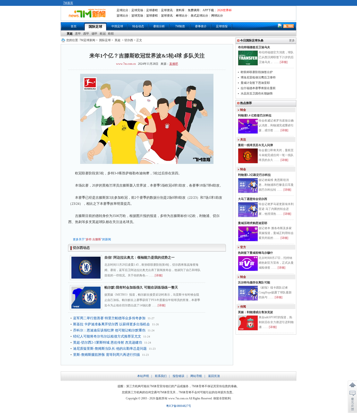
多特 (89, 239)
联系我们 (161, 376)
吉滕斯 (96, 239)
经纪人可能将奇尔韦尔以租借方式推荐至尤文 (107, 336)
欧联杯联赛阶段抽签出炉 (257, 72)
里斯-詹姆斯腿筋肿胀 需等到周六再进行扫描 (106, 355)
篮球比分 (122, 15)
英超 (70, 33)
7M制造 (180, 26)
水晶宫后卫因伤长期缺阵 (257, 93)
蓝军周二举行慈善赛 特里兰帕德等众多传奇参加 (109, 318)
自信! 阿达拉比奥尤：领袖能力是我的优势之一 (139, 257)
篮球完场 (137, 15)
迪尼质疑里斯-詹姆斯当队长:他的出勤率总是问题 (110, 348)
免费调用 (193, 10)
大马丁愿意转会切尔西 (252, 199)
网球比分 (217, 15)
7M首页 (68, 3)
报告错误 (178, 376)
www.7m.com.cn (126, 64)
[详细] (158, 275)
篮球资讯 (167, 15)
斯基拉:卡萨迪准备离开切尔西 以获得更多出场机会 (111, 324)
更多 (292, 40)
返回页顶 (214, 376)
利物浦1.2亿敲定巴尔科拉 (254, 175)
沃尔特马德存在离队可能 (254, 282)
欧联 (111, 33)
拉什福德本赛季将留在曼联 (258, 88)
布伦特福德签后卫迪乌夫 (254, 47)
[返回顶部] (352, 385)
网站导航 (196, 376)
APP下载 (208, 10)
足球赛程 (152, 10)
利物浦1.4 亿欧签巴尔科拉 (255, 115)
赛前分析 (159, 26)
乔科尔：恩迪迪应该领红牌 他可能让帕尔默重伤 (109, 330)
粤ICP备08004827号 (178, 406)
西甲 (86, 33)
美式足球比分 (199, 15)
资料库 (180, 10)
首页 (73, 26)
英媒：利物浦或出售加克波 (255, 312)
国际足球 (95, 26)
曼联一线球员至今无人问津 (255, 145)
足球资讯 (167, 10)
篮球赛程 (152, 15)
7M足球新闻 (87, 40)
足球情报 (222, 26)
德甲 (94, 33)
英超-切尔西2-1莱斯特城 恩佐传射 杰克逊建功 (107, 342)
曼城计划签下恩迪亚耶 (255, 82)
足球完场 (137, 10)
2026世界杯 (224, 10)
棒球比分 (181, 15)
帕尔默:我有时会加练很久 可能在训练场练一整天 (141, 287)
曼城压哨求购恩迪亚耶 (252, 223)
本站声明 (143, 376)
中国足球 (117, 26)
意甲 (78, 33)
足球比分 (122, 10)
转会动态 (138, 26)
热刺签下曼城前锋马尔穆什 (255, 252)
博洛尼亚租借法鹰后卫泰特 (258, 77)
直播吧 (173, 64)
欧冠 (103, 33)
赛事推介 (201, 26)
